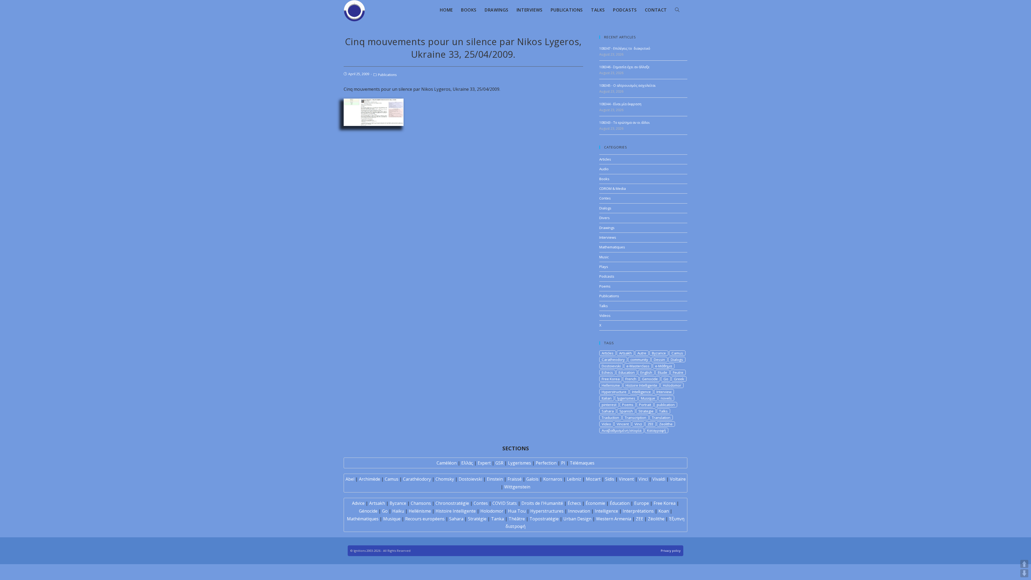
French (630, 378)
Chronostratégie (452, 503)
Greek (679, 378)
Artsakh (625, 353)
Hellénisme (420, 511)
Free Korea (611, 378)
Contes (605, 198)
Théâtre (517, 519)
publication (666, 404)
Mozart (593, 479)
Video (606, 424)
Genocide (650, 378)
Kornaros (552, 479)
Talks (603, 305)
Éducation (620, 503)
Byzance (659, 353)
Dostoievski (611, 366)
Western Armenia (613, 519)
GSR (499, 463)
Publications (387, 75)
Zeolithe (666, 424)
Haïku (398, 511)
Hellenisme (611, 385)
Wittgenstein (517, 487)
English (646, 372)
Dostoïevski (470, 479)
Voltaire (678, 479)
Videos (605, 315)
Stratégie (477, 519)
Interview (663, 391)
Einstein (495, 479)
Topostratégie (544, 519)
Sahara (608, 411)
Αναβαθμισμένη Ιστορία (621, 430)
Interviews (607, 237)
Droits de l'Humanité (542, 503)
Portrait (645, 404)
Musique (648, 398)
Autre (641, 353)
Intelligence (641, 391)
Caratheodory (613, 359)
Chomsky (444, 479)
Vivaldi (658, 479)
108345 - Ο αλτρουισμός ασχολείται (627, 85)
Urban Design (577, 519)
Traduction (610, 417)
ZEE (651, 424)
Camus (677, 353)
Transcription (635, 417)
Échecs (574, 503)
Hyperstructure (614, 391)
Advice (358, 503)
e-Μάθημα (663, 366)
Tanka (497, 519)
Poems (605, 286)
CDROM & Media (612, 188)
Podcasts (606, 276)
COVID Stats (504, 503)
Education (627, 372)
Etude (662, 372)
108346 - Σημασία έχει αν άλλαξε (624, 67)
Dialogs (605, 208)
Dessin (659, 359)
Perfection (546, 463)
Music (604, 257)
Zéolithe (656, 519)
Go (665, 378)
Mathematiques (612, 247)
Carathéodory (417, 479)
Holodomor (672, 385)
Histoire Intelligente (641, 385)
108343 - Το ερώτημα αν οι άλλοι (624, 122)
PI (563, 463)
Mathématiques (363, 519)
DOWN (1024, 573)
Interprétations (638, 511)
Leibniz (574, 479)
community (639, 359)
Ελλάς (467, 463)
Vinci (638, 424)
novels (666, 398)
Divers (604, 217)
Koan (663, 511)
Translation (661, 417)
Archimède (369, 479)
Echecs (607, 372)
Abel (350, 479)
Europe (641, 503)
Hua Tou (517, 511)
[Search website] (677, 10)
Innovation (579, 511)
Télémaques (582, 463)
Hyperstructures (547, 511)
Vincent (623, 424)
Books (604, 178)
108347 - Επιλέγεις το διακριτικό (624, 48)
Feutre (678, 372)
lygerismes (626, 398)
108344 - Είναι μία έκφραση (620, 104)
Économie (595, 503)
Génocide (368, 511)
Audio (604, 168)
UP (1024, 564)
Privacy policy (671, 551)
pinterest (609, 404)
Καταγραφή (656, 430)
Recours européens (425, 519)
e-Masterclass (637, 366)
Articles (605, 159)
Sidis (609, 479)
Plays (603, 266)
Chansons (421, 503)
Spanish (626, 411)
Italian (607, 398)
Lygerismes (519, 463)
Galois (532, 479)
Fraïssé (514, 479)
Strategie (646, 411)
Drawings (607, 227)
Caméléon (447, 463)
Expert (484, 463)
